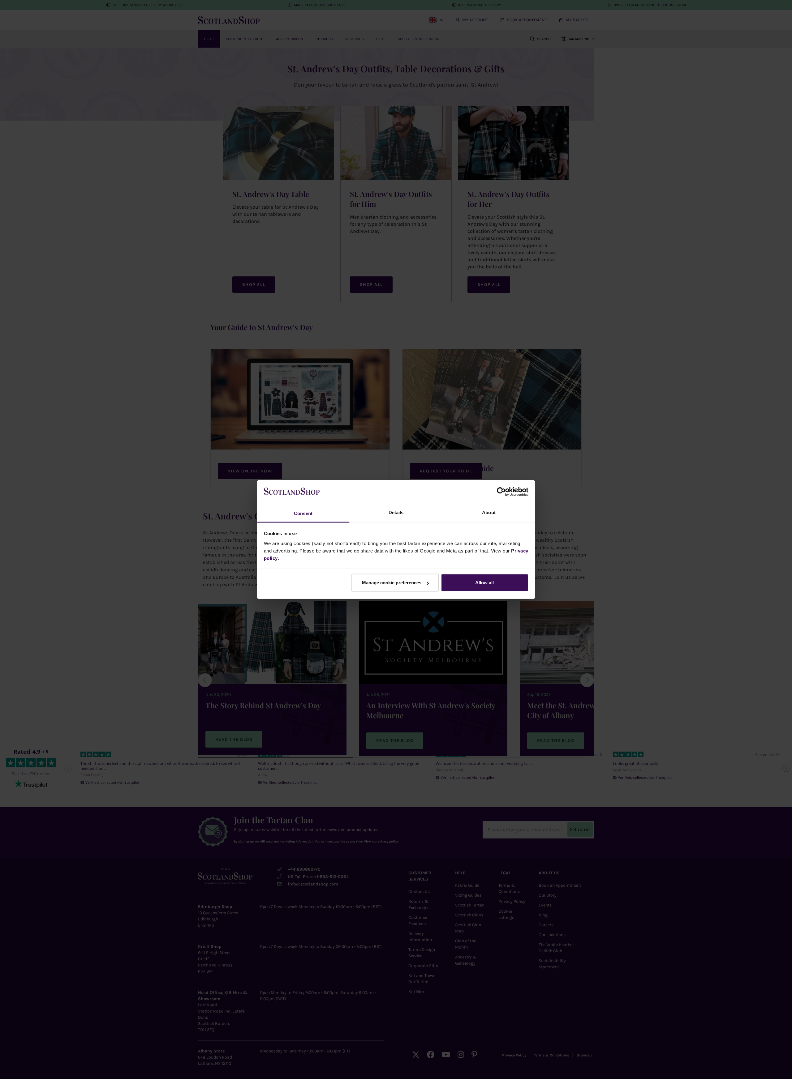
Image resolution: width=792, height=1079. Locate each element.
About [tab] (489, 512)
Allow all (484, 582)
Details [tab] (396, 512)
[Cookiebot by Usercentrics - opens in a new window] (501, 492)
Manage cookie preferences (391, 582)
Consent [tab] (303, 513)
